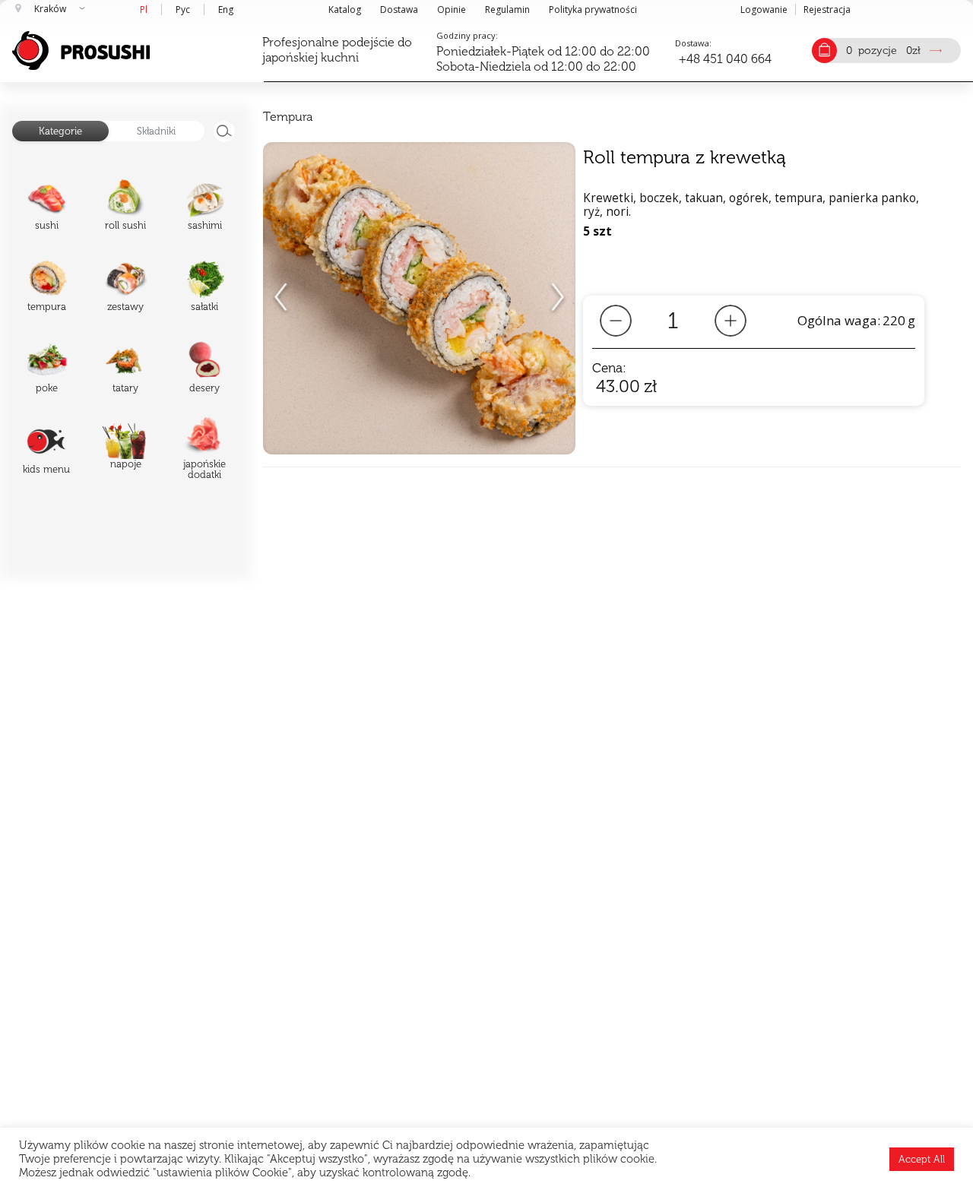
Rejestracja (827, 9)
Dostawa (399, 9)
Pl (143, 9)
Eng (225, 9)
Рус (183, 9)
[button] (557, 298)
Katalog (344, 9)
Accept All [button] (922, 1159)
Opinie (451, 9)
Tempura (287, 116)
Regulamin (507, 9)
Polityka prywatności (593, 9)
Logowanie (764, 9)
